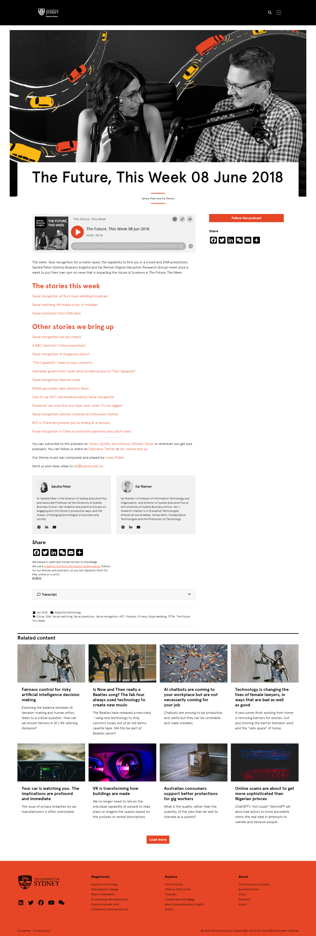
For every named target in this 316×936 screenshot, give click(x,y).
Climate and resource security (110, 909)
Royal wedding (157, 616)
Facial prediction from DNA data (56, 313)
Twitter (109, 448)
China (40, 616)
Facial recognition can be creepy (56, 336)
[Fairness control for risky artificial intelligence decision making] (51, 663)
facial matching (62, 616)
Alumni (243, 904)
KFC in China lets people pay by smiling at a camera (70, 422)
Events (169, 909)
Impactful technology (67, 612)
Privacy (142, 616)
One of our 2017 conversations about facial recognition (73, 396)
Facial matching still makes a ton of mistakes (65, 304)
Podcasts (171, 894)
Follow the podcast (246, 217)
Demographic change (104, 889)
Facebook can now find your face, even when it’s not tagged (77, 405)
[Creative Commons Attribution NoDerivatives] (36, 578)
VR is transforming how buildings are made (115, 790)
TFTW (171, 616)
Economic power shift (105, 904)
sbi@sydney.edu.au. (89, 466)
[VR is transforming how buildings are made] (122, 762)
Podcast (131, 616)
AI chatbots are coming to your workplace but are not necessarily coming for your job (191, 697)
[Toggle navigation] (279, 13)
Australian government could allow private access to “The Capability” (84, 371)
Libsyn (149, 443)
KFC (122, 616)
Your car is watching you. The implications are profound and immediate (50, 793)
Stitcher (137, 443)
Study (242, 894)
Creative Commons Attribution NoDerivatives (72, 566)
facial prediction (84, 616)
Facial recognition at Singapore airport (61, 354)
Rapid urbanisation (103, 894)
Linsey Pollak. (115, 457)
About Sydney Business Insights (184, 904)
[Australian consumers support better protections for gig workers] (193, 762)
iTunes (93, 443)
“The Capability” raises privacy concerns (62, 362)
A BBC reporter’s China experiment (59, 345)
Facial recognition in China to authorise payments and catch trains (81, 431)
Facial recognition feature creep (56, 379)
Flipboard (96, 448)
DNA (48, 616)
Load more (158, 839)
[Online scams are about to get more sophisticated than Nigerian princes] (265, 762)
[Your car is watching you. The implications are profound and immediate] (51, 762)
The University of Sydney (254, 884)
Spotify (105, 443)
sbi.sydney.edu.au (134, 448)
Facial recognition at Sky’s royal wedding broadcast (70, 296)
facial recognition (107, 616)
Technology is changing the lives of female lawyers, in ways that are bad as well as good (262, 697)
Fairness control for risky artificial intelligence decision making (51, 694)
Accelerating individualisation (109, 899)
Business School (249, 889)
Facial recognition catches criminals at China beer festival (75, 414)
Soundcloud (121, 443)
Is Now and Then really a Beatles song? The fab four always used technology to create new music (119, 697)
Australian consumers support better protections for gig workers (191, 793)
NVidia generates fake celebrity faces (60, 388)
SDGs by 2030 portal (178, 889)
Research (244, 899)
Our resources (174, 884)
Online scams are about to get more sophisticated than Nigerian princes (264, 793)
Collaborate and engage (180, 899)
